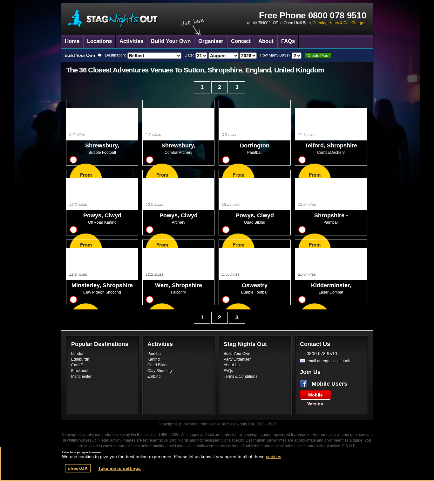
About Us (232, 365)
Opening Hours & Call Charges (339, 23)
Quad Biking (158, 365)
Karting (153, 359)
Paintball (155, 353)
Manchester (81, 376)
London (78, 353)
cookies (273, 456)
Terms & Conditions (240, 376)
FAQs (228, 371)
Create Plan (318, 55)
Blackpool (79, 371)
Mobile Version (315, 395)
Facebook (305, 384)
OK (78, 468)
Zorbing (154, 376)
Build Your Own (237, 353)
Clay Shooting (159, 371)
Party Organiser (237, 359)
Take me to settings (119, 468)
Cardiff (77, 365)
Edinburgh (80, 359)
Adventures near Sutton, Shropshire (113, 19)
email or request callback (328, 361)
